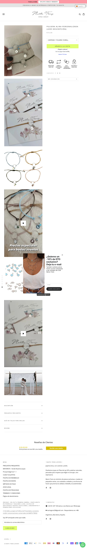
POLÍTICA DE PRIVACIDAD (11, 490)
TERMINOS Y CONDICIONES (11, 493)
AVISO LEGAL (7, 487)
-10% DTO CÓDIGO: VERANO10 (49, 1)
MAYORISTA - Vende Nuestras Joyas (14, 469)
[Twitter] (57, 73)
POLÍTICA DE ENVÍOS (9, 481)
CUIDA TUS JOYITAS (9, 475)
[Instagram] (50, 488)
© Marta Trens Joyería (11, 543)
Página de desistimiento (10, 496)
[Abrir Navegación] (4, 14)
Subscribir (10, 528)
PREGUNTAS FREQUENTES (11, 466)
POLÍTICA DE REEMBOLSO (11, 478)
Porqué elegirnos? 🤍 (10, 472)
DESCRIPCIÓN (8, 405)
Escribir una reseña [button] (56, 448)
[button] (80, 6)
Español (6, 539)
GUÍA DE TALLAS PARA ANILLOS (14, 420)
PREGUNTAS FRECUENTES (12, 413)
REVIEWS (7, 428)
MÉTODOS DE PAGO (9, 484)
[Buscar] (80, 14)
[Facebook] (55, 73)
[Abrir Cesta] (83, 14)
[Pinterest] (59, 73)
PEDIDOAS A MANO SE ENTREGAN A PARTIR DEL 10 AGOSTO (43, 5)
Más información (54, 79)
